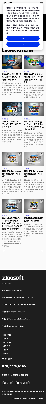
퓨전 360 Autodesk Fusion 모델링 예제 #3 (11, 174)
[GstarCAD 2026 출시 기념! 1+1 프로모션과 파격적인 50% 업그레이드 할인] (34, 109)
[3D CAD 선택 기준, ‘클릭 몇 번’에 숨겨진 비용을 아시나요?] (12, 62)
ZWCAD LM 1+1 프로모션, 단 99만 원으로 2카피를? (11, 124)
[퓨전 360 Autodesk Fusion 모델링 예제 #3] (12, 159)
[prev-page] (3, 250)
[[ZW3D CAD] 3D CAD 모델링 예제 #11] (34, 206)
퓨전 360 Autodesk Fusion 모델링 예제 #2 (33, 174)
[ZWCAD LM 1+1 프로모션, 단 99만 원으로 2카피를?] (12, 109)
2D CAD (4, 215)
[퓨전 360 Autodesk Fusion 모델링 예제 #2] (34, 159)
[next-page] (42, 250)
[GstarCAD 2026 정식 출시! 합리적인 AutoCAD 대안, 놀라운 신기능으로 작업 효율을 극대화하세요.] (12, 206)
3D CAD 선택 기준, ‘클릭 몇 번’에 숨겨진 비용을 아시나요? (12, 77)
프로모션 (27, 71)
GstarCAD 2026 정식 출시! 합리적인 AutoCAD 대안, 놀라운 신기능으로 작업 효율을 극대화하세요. (12, 223)
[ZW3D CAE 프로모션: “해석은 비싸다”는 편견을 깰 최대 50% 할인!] (34, 62)
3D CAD (4, 71)
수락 (23, 38)
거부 (23, 44)
